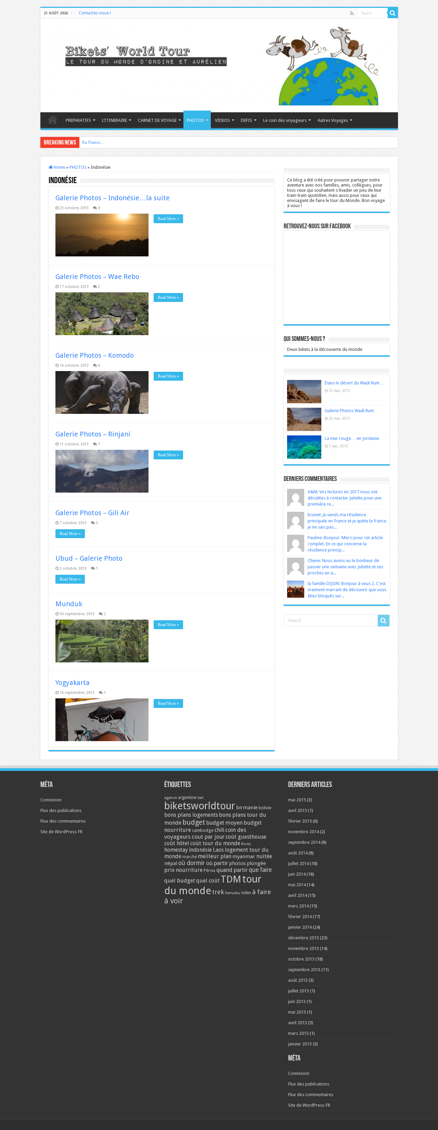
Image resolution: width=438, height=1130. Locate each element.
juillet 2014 (298, 863)
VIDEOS (222, 120)
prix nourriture (183, 870)
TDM (231, 879)
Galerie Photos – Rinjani (92, 434)
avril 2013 (297, 1022)
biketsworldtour (199, 806)
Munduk (68, 604)
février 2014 (300, 916)
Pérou (209, 870)
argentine (187, 797)
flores (246, 844)
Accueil (53, 119)
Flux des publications (60, 810)
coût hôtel (176, 843)
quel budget (179, 880)
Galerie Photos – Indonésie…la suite (112, 198)
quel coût (208, 880)
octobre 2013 (301, 959)
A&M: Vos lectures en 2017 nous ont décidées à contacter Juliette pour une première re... (345, 498)
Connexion (51, 799)
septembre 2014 (304, 842)
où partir (217, 863)
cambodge (203, 830)
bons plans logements (191, 815)
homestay (176, 850)
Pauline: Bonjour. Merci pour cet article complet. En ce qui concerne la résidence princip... (345, 544)
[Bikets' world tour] (219, 64)
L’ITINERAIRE (114, 120)
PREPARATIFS (78, 120)
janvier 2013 (300, 1043)
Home (59, 167)
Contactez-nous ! (95, 13)
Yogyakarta (72, 682)
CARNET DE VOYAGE (157, 120)
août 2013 (298, 980)
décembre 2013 (303, 937)
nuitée (264, 856)
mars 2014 (298, 906)
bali (200, 798)
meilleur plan (214, 856)
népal (170, 863)
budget (193, 822)
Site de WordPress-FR (61, 831)
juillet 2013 (298, 990)
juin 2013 (297, 1001)
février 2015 (300, 821)
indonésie (200, 850)
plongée (256, 863)
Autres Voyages (333, 120)
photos (237, 863)
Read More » (168, 218)
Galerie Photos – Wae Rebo (97, 276)
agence (170, 798)
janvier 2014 (300, 927)
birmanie (247, 807)
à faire (261, 892)
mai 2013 (297, 1012)
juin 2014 (297, 874)
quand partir (232, 869)
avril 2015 (297, 810)
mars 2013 (298, 1033)
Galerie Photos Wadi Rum (349, 410)
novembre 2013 (303, 948)
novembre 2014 (303, 831)
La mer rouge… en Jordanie (352, 438)
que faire (260, 869)
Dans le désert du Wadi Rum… (354, 382)
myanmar (243, 856)
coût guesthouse (246, 837)
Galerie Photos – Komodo (94, 355)
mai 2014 (297, 884)
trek (218, 892)
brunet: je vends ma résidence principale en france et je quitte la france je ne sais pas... (347, 521)
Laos (218, 850)
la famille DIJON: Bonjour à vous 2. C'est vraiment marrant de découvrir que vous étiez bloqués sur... (347, 589)
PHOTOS (195, 120)
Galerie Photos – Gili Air (92, 513)
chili (219, 830)
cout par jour (208, 836)
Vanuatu (232, 893)
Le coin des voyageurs (285, 120)
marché (189, 856)
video (246, 892)
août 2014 (298, 852)
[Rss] (352, 13)
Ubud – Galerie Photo (89, 558)
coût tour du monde (215, 843)
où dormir (191, 863)
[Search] (393, 13)
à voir (173, 901)
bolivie (265, 807)
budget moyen (224, 823)
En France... (93, 142)
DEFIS (246, 120)
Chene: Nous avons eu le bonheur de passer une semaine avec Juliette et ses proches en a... (345, 566)
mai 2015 (297, 799)
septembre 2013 (304, 969)
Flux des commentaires (63, 821)
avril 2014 (297, 895)
